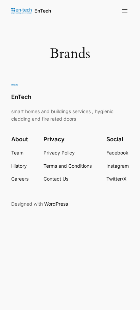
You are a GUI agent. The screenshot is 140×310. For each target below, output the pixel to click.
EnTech (42, 11)
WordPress (56, 204)
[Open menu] (125, 11)
